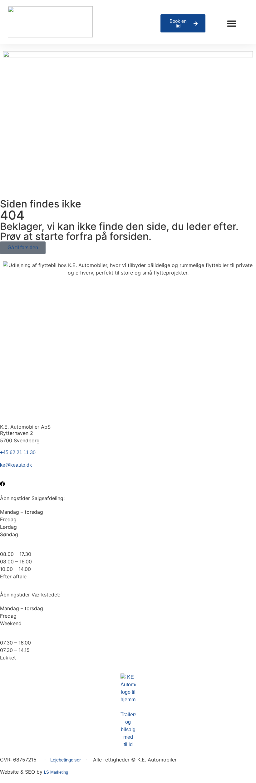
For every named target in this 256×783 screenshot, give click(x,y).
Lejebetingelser (65, 759)
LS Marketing (56, 772)
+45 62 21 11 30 (18, 452)
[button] (231, 23)
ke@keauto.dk (16, 465)
